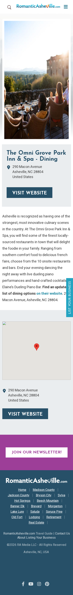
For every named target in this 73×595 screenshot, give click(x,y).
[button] (37, 347)
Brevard (36, 506)
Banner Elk (17, 506)
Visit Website (29, 193)
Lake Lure (17, 511)
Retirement (53, 517)
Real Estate (36, 522)
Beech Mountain (48, 500)
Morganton (55, 506)
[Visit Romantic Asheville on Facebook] (23, 584)
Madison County (44, 489)
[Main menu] (64, 6)
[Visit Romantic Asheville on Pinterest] (47, 584)
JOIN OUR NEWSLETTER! (37, 452)
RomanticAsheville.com (19, 533)
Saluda (35, 511)
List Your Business (70, 297)
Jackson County (18, 495)
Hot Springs (22, 500)
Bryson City (43, 495)
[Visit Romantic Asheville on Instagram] (39, 584)
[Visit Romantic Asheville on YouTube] (30, 584)
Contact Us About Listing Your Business (43, 535)
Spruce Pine (54, 511)
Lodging (34, 517)
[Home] (37, 7)
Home (22, 489)
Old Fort (16, 517)
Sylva (61, 495)
